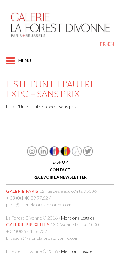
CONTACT (60, 170)
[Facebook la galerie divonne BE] (65, 154)
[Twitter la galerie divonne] (88, 154)
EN (111, 44)
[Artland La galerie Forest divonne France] (77, 154)
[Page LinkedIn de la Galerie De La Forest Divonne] (43, 154)
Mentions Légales (78, 218)
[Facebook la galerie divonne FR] (54, 154)
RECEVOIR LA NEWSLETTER (60, 177)
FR (103, 44)
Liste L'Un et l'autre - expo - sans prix (41, 106)
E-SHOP (60, 162)
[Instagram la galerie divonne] (32, 154)
